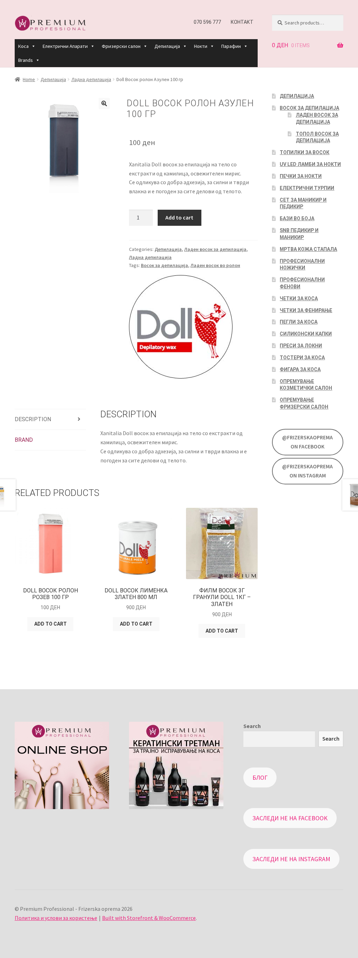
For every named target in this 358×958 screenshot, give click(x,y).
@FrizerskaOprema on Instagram (307, 470)
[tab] (50, 419)
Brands (25, 60)
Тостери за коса (302, 357)
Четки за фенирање (306, 310)
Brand (24, 440)
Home (29, 79)
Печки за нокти (301, 176)
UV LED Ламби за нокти (310, 164)
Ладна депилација (91, 79)
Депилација (167, 46)
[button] (33, 46)
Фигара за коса (300, 369)
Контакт (242, 22)
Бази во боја (297, 218)
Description (33, 419)
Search (252, 725)
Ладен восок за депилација (215, 249)
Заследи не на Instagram (291, 859)
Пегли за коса (298, 322)
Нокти (200, 46)
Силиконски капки (306, 334)
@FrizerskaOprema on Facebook (307, 441)
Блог (259, 777)
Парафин (231, 46)
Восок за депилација (164, 265)
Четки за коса (299, 298)
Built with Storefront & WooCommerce (149, 917)
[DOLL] (181, 327)
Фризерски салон (121, 46)
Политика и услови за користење (56, 917)
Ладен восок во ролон (215, 265)
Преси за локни (301, 345)
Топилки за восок (304, 152)
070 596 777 (207, 22)
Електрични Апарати (65, 46)
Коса (23, 46)
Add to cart (179, 217)
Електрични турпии (307, 188)
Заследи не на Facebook (290, 818)
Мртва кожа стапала (308, 249)
